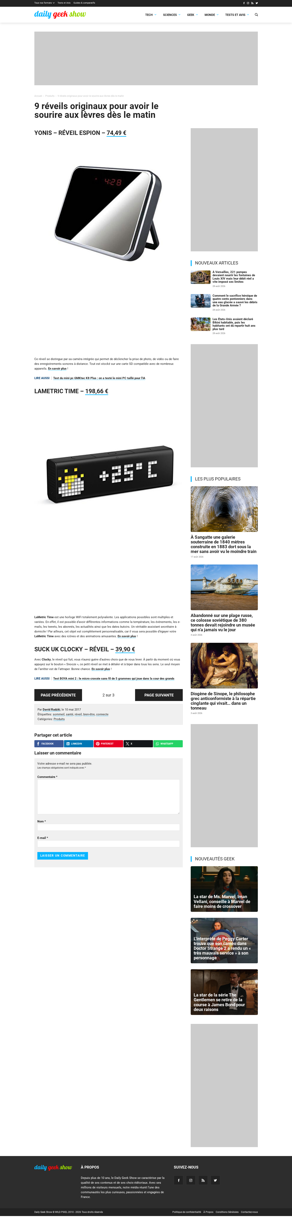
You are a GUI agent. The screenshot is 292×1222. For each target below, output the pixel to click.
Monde (210, 15)
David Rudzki (51, 709)
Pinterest (107, 743)
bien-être (89, 714)
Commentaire (47, 777)
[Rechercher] (256, 15)
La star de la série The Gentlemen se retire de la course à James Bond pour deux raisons (219, 1002)
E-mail (42, 838)
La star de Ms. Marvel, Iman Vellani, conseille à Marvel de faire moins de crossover (222, 901)
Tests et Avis (64, 3)
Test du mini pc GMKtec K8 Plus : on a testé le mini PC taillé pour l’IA (99, 378)
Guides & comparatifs (84, 3)
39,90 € (125, 649)
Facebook (48, 743)
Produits (59, 719)
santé (69, 714)
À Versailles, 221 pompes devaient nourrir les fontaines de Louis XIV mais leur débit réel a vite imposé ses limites (234, 277)
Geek (190, 15)
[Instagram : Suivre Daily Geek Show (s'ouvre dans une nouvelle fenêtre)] (248, 3)
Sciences (170, 15)
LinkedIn (76, 743)
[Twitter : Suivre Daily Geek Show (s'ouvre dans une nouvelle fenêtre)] (257, 3)
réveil (78, 714)
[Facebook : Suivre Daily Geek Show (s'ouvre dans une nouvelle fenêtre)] (244, 3)
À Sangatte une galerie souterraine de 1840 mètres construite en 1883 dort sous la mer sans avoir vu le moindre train (223, 544)
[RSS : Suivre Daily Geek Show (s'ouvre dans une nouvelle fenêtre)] (252, 3)
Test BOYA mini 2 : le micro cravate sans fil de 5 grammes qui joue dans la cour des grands (113, 678)
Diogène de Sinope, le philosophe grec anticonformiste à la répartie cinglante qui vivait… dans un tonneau (223, 701)
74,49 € (116, 132)
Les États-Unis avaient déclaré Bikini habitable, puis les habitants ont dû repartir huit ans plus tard (234, 324)
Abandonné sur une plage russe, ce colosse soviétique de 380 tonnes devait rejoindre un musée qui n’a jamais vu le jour (223, 622)
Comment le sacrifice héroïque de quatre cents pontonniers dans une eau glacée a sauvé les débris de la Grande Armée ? (235, 300)
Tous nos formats (43, 3)
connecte (102, 714)
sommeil (59, 714)
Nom (41, 821)
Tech (149, 15)
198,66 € (96, 391)
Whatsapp (167, 743)
